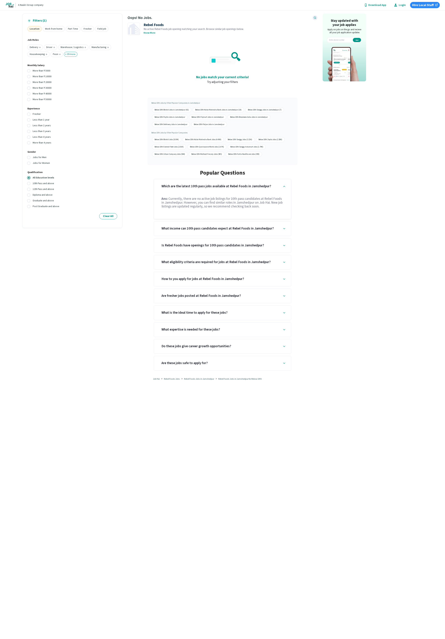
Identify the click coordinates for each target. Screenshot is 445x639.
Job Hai (156, 378)
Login (402, 5)
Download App (377, 5)
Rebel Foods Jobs (172, 378)
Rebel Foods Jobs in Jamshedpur (199, 378)
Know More (149, 33)
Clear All (108, 216)
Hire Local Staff (423, 5)
